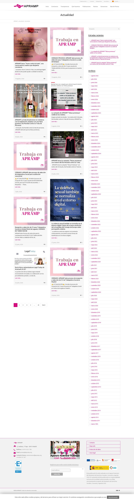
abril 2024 (94, 170)
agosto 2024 (94, 157)
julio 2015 (94, 390)
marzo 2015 (94, 403)
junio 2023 (94, 201)
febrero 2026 (95, 96)
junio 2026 (94, 82)
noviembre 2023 (95, 187)
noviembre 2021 (95, 258)
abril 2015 (94, 400)
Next (43, 305)
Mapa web (92, 446)
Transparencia (65, 6)
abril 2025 (94, 130)
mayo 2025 (94, 126)
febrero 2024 (95, 177)
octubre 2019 (95, 319)
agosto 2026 (94, 75)
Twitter (15, 1)
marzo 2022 (94, 251)
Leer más (17, 74)
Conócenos (54, 6)
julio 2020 (94, 295)
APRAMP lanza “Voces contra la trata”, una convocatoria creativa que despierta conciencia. (29, 65)
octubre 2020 (95, 289)
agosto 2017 (94, 353)
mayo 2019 (94, 332)
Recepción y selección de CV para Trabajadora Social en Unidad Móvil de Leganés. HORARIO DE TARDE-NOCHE (30, 229)
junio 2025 (94, 123)
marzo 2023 (94, 211)
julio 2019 (94, 326)
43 (38, 305)
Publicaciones (87, 6)
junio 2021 (94, 268)
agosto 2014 (94, 417)
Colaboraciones (83, 1)
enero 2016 (94, 376)
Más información (113, 497)
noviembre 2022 (95, 224)
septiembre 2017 (96, 349)
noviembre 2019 (95, 316)
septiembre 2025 (96, 113)
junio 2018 (94, 343)
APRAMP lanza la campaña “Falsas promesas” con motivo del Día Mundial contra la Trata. (103, 63)
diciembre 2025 (95, 103)
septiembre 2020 (96, 292)
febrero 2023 (95, 214)
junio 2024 (94, 163)
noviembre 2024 (95, 147)
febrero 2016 (95, 373)
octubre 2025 (95, 109)
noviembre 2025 (95, 106)
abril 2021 (94, 272)
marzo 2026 (94, 92)
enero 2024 (94, 180)
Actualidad (21, 21)
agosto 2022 (94, 234)
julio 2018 (94, 339)
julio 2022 (94, 238)
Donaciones (104, 6)
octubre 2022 (95, 228)
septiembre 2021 (96, 261)
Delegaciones (99, 1)
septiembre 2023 (96, 194)
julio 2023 (94, 197)
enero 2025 (94, 140)
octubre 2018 (95, 336)
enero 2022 (94, 255)
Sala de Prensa (114, 6)
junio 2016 (94, 366)
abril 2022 (94, 248)
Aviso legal (92, 453)
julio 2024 (94, 160)
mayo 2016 (94, 370)
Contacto (92, 1)
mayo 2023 (94, 204)
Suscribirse (106, 1)
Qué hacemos (76, 6)
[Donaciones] (65, 450)
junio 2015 (94, 393)
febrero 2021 (95, 278)
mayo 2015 (94, 397)
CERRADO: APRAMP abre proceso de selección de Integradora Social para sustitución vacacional (30, 174)
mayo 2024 (94, 167)
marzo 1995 (94, 424)
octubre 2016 (95, 360)
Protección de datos (95, 449)
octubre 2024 (95, 150)
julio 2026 (94, 79)
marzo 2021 (94, 275)
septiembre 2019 (96, 322)
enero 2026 (94, 99)
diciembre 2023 (95, 184)
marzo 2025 (94, 133)
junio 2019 (94, 329)
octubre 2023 (95, 190)
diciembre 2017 (95, 346)
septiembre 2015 (96, 387)
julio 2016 (94, 363)
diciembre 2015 (95, 380)
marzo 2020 (94, 305)
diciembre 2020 (95, 282)
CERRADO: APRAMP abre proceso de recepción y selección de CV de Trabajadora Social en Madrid (67, 280)
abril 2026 (94, 89)
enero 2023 (94, 218)
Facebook (17, 1)
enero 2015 (94, 407)
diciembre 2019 (95, 312)
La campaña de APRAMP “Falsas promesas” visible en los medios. (102, 52)
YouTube (20, 1)
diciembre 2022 (95, 221)
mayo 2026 (94, 86)
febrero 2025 (95, 136)
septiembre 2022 (96, 231)
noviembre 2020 (95, 285)
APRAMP (16, 21)
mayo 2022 (94, 245)
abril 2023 (94, 207)
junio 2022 (94, 241)
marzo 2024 (94, 174)
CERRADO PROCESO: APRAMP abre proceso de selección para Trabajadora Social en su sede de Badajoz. (67, 60)
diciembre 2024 (95, 143)
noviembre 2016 (95, 356)
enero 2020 (94, 309)
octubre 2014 (95, 414)
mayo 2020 (94, 299)
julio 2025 (94, 119)
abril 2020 (94, 302)
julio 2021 (94, 265)
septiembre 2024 (96, 153)
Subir (117, 490)
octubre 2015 (95, 383)
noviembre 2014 (95, 410)
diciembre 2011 (95, 420)
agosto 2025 (94, 116)
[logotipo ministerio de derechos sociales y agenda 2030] (103, 468)
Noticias (95, 6)
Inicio (47, 6)
